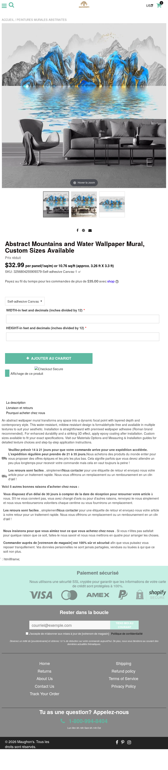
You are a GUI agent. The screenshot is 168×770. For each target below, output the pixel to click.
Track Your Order (44, 693)
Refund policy (123, 671)
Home (44, 663)
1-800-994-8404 (87, 721)
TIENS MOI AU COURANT (124, 625)
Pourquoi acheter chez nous (25, 413)
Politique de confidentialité (127, 633)
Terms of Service (123, 678)
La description (16, 402)
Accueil (8, 20)
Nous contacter (67, 510)
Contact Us (44, 686)
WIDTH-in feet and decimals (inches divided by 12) (44, 310)
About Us (45, 678)
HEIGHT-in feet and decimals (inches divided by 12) (45, 327)
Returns (44, 671)
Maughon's (25, 741)
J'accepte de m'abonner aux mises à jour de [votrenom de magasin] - (85, 633)
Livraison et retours (19, 408)
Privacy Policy (123, 686)
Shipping (123, 663)
